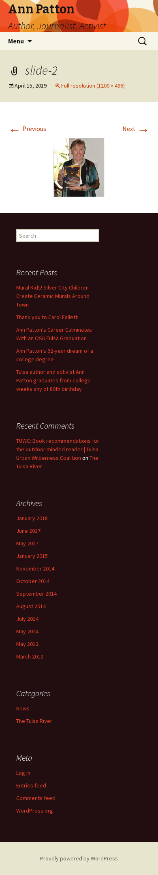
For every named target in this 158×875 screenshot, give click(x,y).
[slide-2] (79, 166)
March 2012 (29, 656)
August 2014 (31, 606)
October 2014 (32, 581)
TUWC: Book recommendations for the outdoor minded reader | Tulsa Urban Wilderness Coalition (57, 449)
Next (136, 128)
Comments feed (36, 798)
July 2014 (27, 618)
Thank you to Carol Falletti (47, 317)
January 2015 (32, 556)
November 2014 (35, 568)
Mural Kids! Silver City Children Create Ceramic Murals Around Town (53, 296)
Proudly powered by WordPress (79, 858)
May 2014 (27, 631)
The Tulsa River (34, 721)
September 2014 (36, 593)
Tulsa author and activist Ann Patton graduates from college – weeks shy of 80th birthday (55, 380)
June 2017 (28, 530)
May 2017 (27, 543)
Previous (27, 128)
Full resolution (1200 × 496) (93, 85)
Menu (16, 41)
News (23, 708)
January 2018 (32, 518)
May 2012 (27, 644)
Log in (23, 772)
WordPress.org (34, 810)
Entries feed (31, 785)
